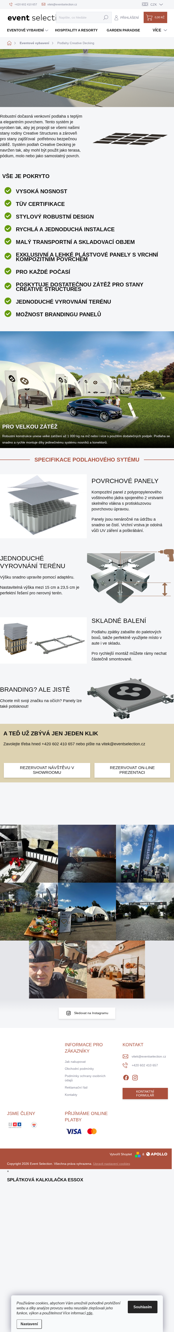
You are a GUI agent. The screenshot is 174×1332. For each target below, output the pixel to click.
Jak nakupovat (75, 1061)
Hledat (105, 17)
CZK (153, 4)
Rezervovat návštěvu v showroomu (47, 770)
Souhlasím (142, 1307)
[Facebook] (126, 1076)
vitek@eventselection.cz (123, 744)
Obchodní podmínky (79, 1068)
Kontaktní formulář (145, 1093)
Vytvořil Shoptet (121, 1154)
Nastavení (29, 1324)
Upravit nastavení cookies (111, 1163)
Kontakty (71, 1094)
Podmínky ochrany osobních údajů (85, 1078)
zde (89, 1313)
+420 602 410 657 (58, 744)
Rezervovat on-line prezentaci (132, 770)
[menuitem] (28, 30)
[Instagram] (135, 1076)
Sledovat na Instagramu (91, 1013)
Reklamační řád (76, 1087)
